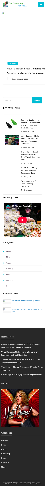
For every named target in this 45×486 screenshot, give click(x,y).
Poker (8, 274)
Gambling (12, 63)
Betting (9, 251)
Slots (8, 286)
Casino (8, 263)
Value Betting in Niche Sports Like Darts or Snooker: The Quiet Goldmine (30, 140)
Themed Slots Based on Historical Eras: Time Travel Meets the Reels (30, 156)
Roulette (9, 280)
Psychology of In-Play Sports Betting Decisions (29, 183)
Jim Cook (12, 79)
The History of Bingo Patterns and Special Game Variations (29, 170)
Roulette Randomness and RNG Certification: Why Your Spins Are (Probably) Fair (30, 124)
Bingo (8, 257)
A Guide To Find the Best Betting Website (26, 301)
